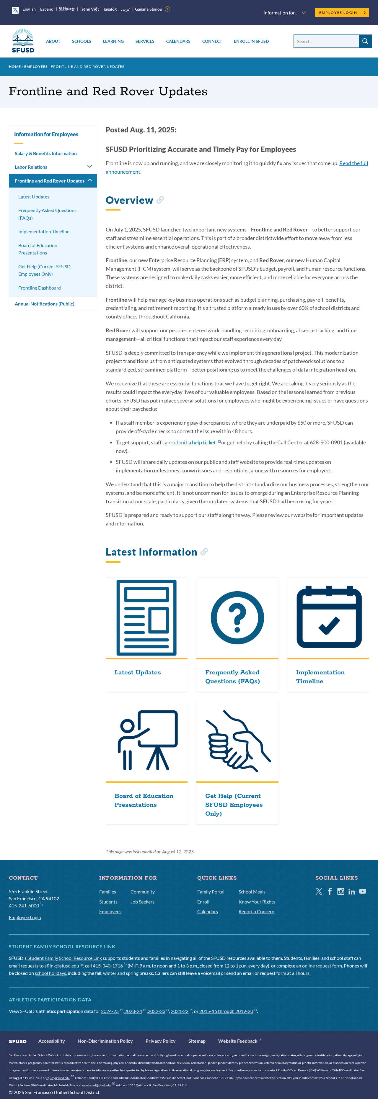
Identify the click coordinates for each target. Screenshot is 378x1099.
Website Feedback (238, 1041)
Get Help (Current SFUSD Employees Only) (44, 270)
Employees (36, 66)
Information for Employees (46, 134)
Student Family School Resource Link (64, 958)
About (53, 41)
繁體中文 (67, 9)
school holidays (50, 973)
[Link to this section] (160, 201)
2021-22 (179, 1011)
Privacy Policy (161, 1041)
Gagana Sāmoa (148, 9)
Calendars (178, 41)
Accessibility (51, 1041)
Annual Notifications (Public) (44, 303)
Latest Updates (33, 196)
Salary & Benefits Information (46, 153)
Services (145, 41)
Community (143, 891)
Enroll (203, 901)
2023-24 (133, 1011)
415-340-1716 (108, 965)
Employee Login (338, 12)
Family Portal (210, 891)
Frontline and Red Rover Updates (49, 180)
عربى (126, 9)
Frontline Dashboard (39, 287)
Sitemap (197, 1041)
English (29, 9)
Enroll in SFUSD (251, 41)
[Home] (23, 42)
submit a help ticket (194, 442)
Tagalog (110, 9)
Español (47, 9)
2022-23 (156, 1011)
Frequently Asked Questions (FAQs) (47, 214)
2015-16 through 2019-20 (226, 1011)
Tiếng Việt (89, 9)
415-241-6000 (24, 905)
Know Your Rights (257, 901)
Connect (212, 41)
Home (15, 66)
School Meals (252, 891)
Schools (81, 41)
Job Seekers (142, 901)
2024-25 (110, 1011)
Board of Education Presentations (37, 249)
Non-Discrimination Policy (105, 1041)
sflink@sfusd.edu (62, 965)
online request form (322, 965)
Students (108, 901)
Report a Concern (256, 911)
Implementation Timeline (43, 231)
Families (107, 891)
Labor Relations (31, 167)
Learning (113, 41)
